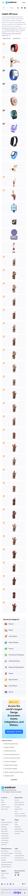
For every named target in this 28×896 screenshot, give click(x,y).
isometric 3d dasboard (10, 761)
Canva (16, 824)
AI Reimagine (4, 833)
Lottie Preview (5, 840)
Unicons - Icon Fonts (20, 813)
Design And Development (16, 667)
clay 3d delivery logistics (11, 768)
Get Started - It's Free (14, 731)
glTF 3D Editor (4, 824)
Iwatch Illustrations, (16, 33)
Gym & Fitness (13, 685)
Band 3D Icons (16, 38)
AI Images (17, 807)
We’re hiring (4, 809)
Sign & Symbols (13, 679)
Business (11, 624)
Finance (11, 648)
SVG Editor (4, 827)
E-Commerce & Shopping (16, 654)
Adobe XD (17, 833)
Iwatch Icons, (5, 35)
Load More (14, 779)
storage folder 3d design (11, 765)
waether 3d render (9, 747)
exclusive (8, 30)
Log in (23, 2)
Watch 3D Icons (6, 38)
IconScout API (4, 836)
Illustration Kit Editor (6, 822)
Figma (16, 822)
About (2, 802)
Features (3, 804)
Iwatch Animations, (7, 33)
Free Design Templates (20, 815)
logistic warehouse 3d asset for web (14, 772)
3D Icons (17, 800)
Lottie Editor (4, 829)
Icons (16, 811)
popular (13, 30)
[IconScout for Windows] (18, 875)
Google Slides (18, 829)
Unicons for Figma (19, 831)
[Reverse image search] (18, 7)
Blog (2, 800)
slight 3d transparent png (11, 743)
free (13, 17)
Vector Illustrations (19, 804)
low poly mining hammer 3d (12, 754)
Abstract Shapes (13, 642)
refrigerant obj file (9, 775)
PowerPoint (17, 827)
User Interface (13, 636)
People (11, 630)
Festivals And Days (14, 661)
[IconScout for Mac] (15, 875)
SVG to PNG (4, 831)
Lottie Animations (19, 802)
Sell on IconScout (5, 807)
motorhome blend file (10, 751)
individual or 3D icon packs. (8, 28)
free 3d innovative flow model (12, 758)
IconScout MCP (5, 838)
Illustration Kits (18, 809)
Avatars (11, 673)
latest (16, 30)
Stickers (11, 692)
